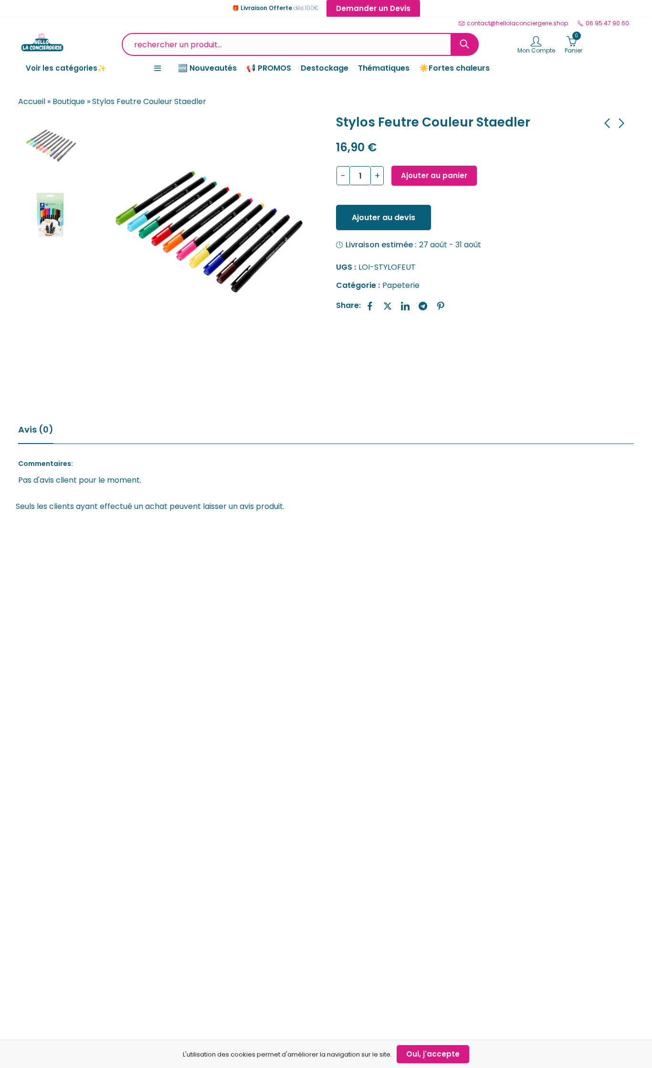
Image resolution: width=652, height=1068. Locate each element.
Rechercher (464, 44)
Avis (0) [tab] (35, 429)
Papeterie (401, 285)
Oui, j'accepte (433, 1054)
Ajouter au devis (383, 217)
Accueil (31, 101)
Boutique (69, 101)
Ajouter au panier (434, 175)
